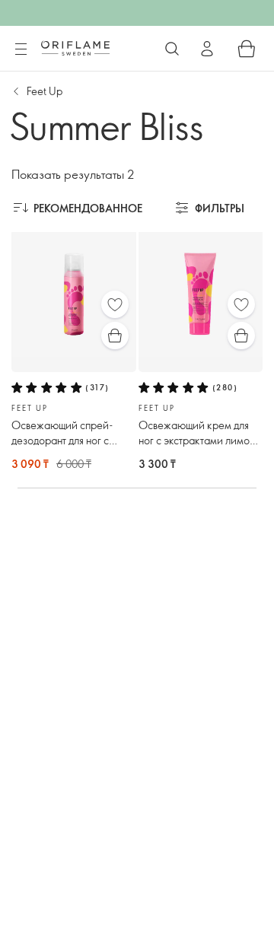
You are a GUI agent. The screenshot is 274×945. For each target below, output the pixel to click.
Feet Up (44, 91)
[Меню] (20, 49)
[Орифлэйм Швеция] (75, 48)
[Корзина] (247, 49)
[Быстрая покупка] (115, 335)
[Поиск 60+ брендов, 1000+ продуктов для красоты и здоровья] (172, 48)
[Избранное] (115, 304)
